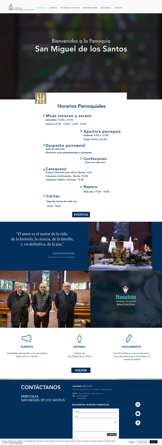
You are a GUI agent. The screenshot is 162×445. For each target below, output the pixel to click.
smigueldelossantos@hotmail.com (90, 393)
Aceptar (153, 442)
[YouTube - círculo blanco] (137, 413)
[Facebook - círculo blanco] (137, 422)
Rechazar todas (142, 442)
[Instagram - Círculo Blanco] (137, 404)
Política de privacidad (16, 443)
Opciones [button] (132, 442)
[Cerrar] (160, 442)
